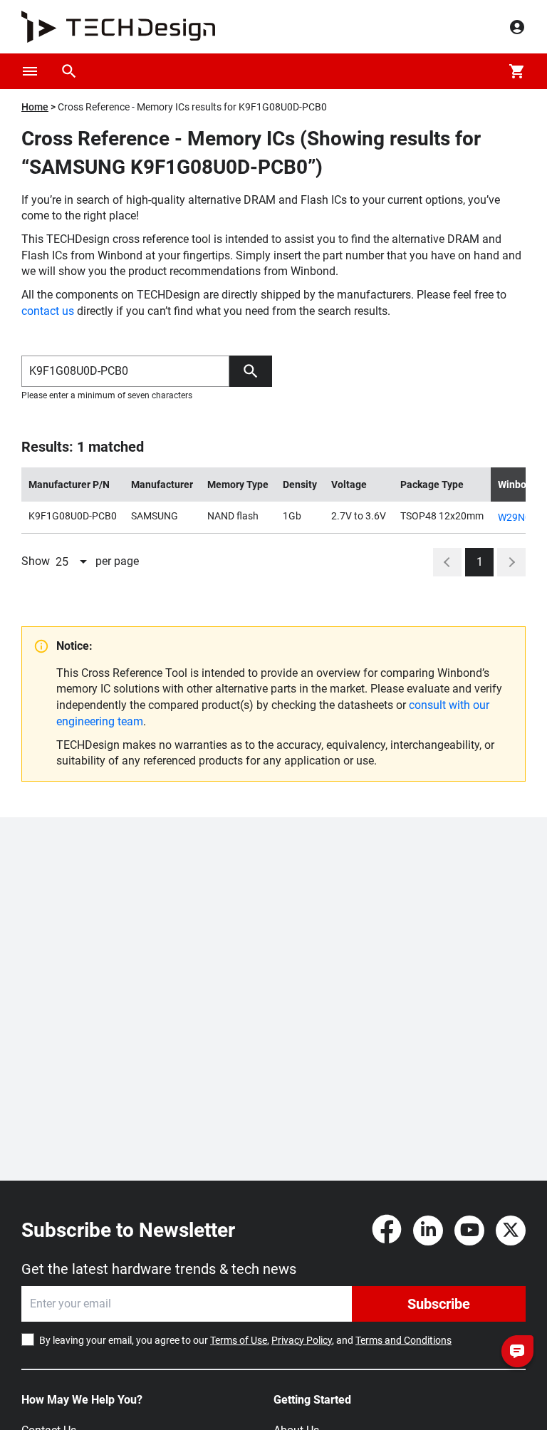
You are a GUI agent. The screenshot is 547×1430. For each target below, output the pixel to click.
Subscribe (438, 1303)
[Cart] (517, 71)
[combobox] (73, 562)
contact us (47, 311)
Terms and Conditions (403, 1340)
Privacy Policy (301, 1340)
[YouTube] (469, 1230)
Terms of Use (238, 1340)
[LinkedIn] (428, 1230)
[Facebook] (387, 1230)
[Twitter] (511, 1230)
